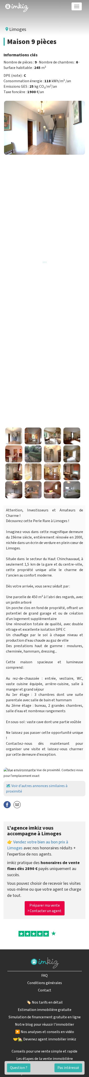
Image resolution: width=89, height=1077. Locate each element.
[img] (17, 7)
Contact (44, 990)
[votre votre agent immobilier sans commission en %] (17, 6)
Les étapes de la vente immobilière (44, 1058)
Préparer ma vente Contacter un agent (45, 908)
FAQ (44, 975)
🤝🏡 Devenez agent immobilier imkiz (44, 1039)
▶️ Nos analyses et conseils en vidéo (44, 1031)
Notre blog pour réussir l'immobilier (44, 1024)
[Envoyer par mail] (17, 805)
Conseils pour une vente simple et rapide (44, 1051)
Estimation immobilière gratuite (44, 1009)
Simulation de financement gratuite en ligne (45, 1017)
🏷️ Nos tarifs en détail (44, 1002)
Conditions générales (44, 983)
